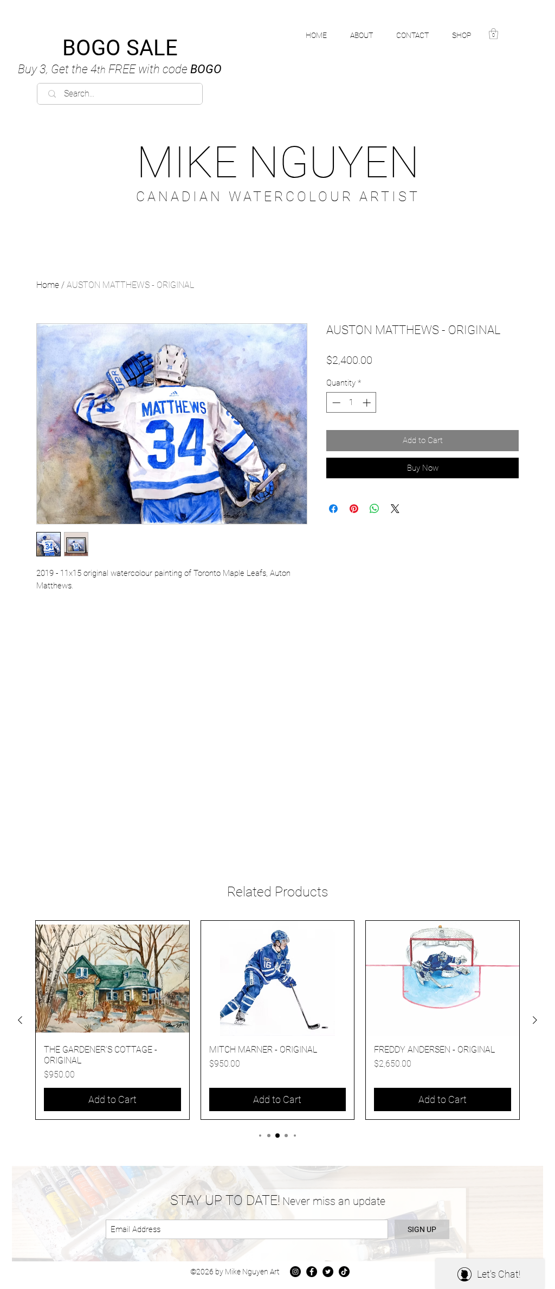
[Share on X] (395, 508)
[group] (277, 1020)
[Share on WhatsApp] (374, 508)
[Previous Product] (20, 1020)
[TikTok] (344, 1271)
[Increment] (367, 403)
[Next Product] (534, 1020)
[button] (467, 35)
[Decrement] (335, 403)
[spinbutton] (351, 403)
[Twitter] (327, 1271)
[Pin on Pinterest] (353, 508)
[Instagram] (295, 1271)
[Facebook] (311, 1271)
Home (47, 285)
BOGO (120, 69)
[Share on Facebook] (333, 508)
